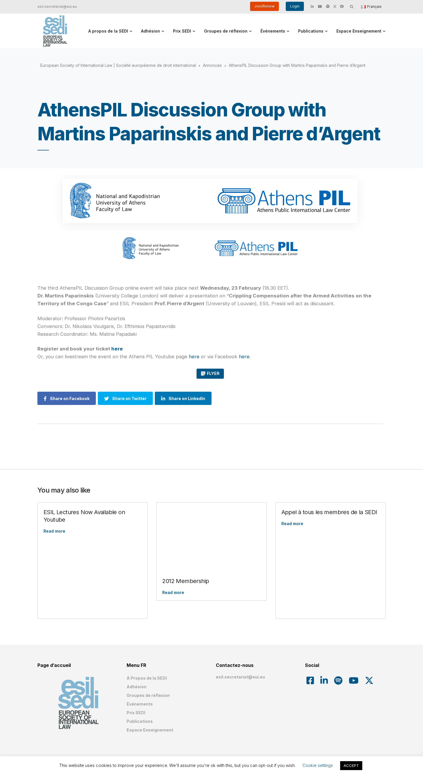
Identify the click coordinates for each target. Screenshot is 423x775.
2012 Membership (185, 581)
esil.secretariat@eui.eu (57, 6)
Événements (272, 31)
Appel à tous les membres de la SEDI (329, 512)
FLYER (213, 373)
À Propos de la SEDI (147, 678)
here (117, 349)
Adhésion (150, 31)
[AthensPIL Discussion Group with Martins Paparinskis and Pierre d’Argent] (210, 201)
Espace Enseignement (358, 31)
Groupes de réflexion (225, 31)
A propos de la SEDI (108, 31)
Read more (54, 531)
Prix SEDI (182, 31)
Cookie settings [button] (317, 765)
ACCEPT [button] (351, 765)
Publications (310, 31)
